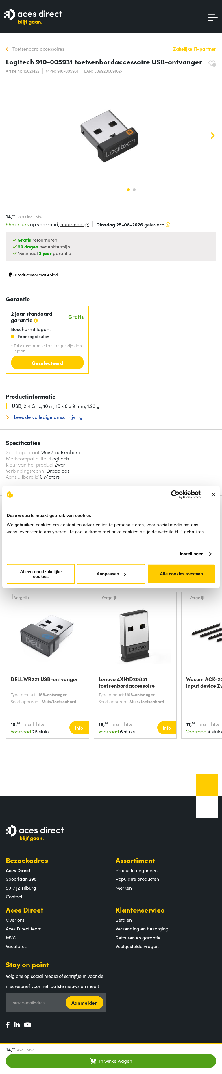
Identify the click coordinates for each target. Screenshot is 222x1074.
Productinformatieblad (33, 276)
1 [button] (128, 189)
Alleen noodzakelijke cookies (41, 574)
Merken (124, 888)
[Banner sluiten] (213, 495)
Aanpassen (108, 573)
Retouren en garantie (138, 937)
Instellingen (192, 553)
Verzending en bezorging (142, 928)
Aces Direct (24, 909)
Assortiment (135, 860)
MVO (11, 937)
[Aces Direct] (33, 17)
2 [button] (134, 189)
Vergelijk (21, 597)
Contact (14, 896)
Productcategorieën (137, 870)
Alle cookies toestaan (181, 573)
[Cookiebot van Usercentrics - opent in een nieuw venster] (175, 494)
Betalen (124, 920)
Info (79, 727)
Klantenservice (140, 909)
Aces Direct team (24, 928)
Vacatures (16, 946)
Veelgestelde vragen (137, 946)
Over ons (15, 920)
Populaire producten (137, 879)
